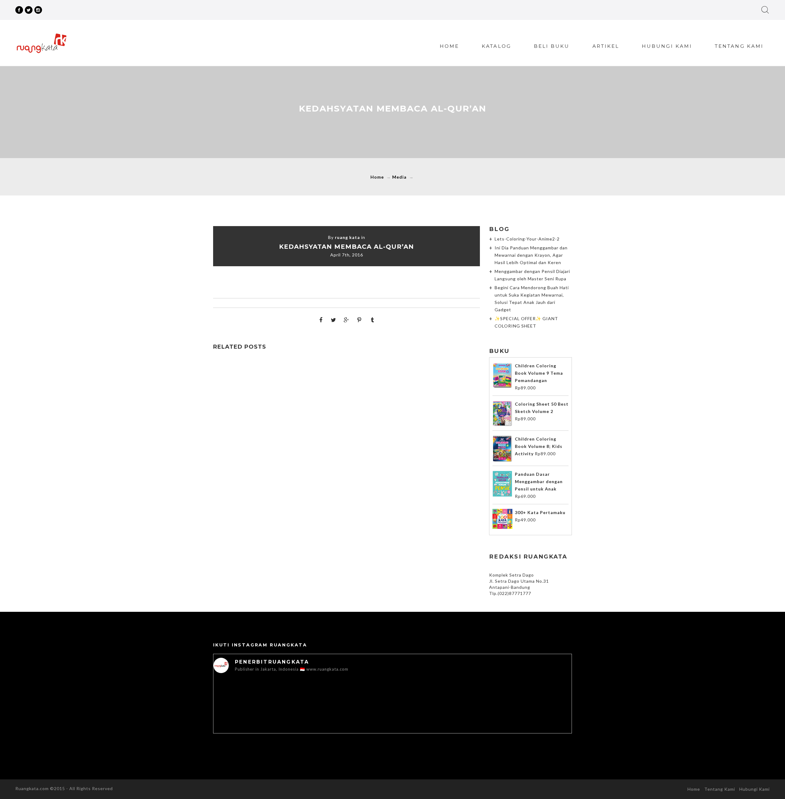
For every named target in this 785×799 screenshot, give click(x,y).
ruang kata (347, 237)
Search (765, 9)
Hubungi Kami (667, 46)
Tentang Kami (739, 46)
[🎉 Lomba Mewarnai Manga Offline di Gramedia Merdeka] (392, 700)
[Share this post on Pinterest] (359, 320)
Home (449, 46)
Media (399, 177)
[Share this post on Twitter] (334, 320)
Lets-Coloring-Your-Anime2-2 (527, 238)
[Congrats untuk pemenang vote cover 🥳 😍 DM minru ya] (464, 700)
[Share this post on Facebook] (321, 320)
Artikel (605, 46)
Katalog (496, 46)
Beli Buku (552, 46)
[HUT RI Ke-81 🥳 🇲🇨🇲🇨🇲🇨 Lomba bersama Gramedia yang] (536, 700)
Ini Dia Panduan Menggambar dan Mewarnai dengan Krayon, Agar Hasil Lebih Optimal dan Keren (531, 255)
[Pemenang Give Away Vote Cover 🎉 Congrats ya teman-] (249, 700)
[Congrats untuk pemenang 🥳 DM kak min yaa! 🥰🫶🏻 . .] (320, 700)
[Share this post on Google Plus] (346, 320)
